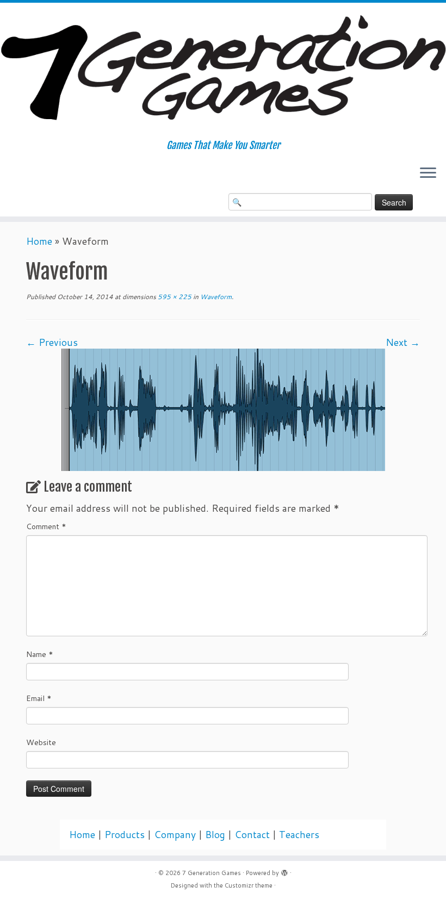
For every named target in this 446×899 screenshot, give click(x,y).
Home (39, 241)
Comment (46, 526)
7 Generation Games (211, 873)
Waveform (215, 296)
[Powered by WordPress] (284, 871)
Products (124, 834)
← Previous (52, 342)
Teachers (299, 834)
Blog (215, 834)
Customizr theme (248, 885)
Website (41, 742)
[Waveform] (223, 409)
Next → (403, 342)
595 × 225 (173, 296)
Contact (252, 834)
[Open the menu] (428, 173)
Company (175, 834)
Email (39, 698)
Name (39, 654)
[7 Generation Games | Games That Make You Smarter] (223, 71)
